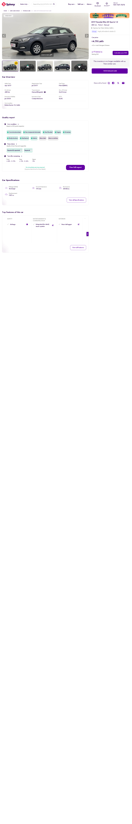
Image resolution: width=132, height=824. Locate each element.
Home (5, 10)
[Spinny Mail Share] (123, 83)
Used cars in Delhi (15, 10)
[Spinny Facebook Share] (113, 83)
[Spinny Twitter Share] (118, 83)
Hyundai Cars (26, 10)
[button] (75, 167)
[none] (45, 36)
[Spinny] (8, 4)
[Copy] (109, 83)
